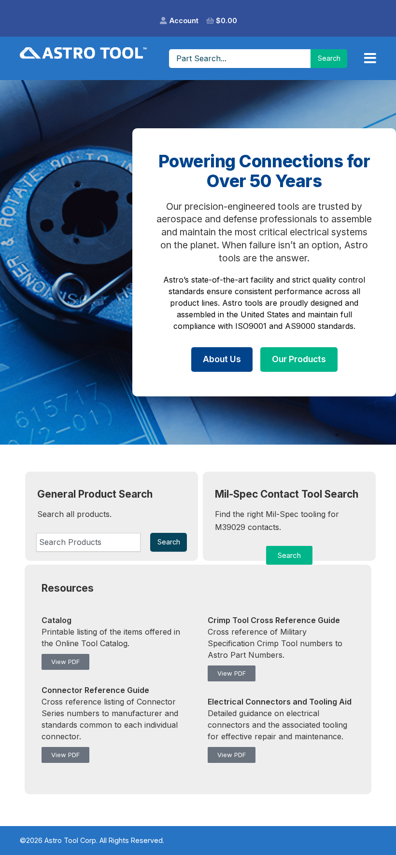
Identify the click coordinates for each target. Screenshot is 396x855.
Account (184, 20)
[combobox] (88, 542)
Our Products (299, 359)
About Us (222, 359)
